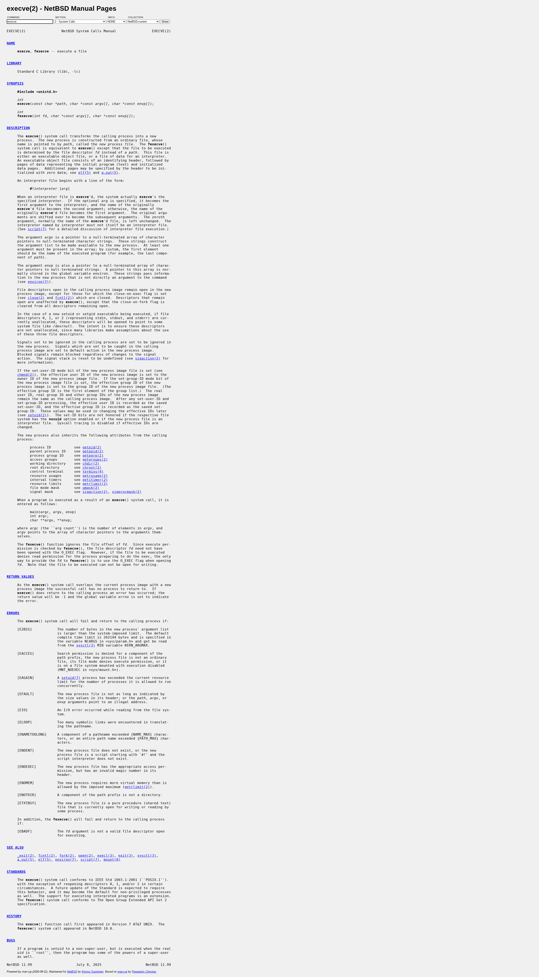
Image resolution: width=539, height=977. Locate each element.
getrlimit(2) (95, 484)
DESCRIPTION (18, 128)
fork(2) (66, 856)
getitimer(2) (95, 480)
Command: (15, 17)
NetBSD (72, 971)
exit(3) (125, 856)
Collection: (136, 17)
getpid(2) (92, 447)
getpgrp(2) (93, 456)
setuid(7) (70, 678)
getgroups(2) (95, 460)
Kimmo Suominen (92, 971)
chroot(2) (92, 468)
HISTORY (14, 916)
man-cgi (122, 971)
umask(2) (91, 488)
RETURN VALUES (20, 577)
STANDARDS (16, 872)
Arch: (113, 17)
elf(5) (84, 173)
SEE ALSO (15, 848)
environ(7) (38, 282)
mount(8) (112, 860)
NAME (11, 43)
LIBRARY (14, 63)
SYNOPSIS (15, 84)
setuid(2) (37, 415)
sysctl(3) (85, 645)
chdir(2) (91, 464)
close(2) (36, 298)
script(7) (37, 229)
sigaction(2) (147, 358)
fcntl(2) (63, 298)
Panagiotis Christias (144, 971)
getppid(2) (93, 451)
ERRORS (13, 613)
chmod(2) (25, 375)
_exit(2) (25, 856)
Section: (61, 17)
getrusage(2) (95, 476)
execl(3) (105, 856)
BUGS (11, 940)
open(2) (85, 856)
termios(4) (93, 472)
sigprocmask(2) (126, 492)
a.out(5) (109, 173)
